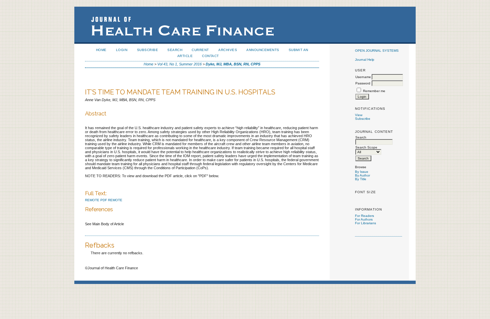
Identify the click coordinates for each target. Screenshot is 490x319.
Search (174, 50)
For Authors (364, 219)
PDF (103, 200)
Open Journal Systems (377, 50)
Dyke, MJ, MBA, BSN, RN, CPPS (233, 64)
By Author (362, 175)
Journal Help (364, 59)
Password (362, 83)
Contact (210, 56)
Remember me (374, 91)
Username (363, 77)
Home (101, 50)
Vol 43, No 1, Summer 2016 (179, 64)
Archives (227, 50)
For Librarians (365, 223)
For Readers (364, 216)
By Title (360, 179)
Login (122, 50)
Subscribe (362, 118)
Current (200, 50)
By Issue (361, 172)
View (358, 115)
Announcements (262, 50)
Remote (92, 200)
